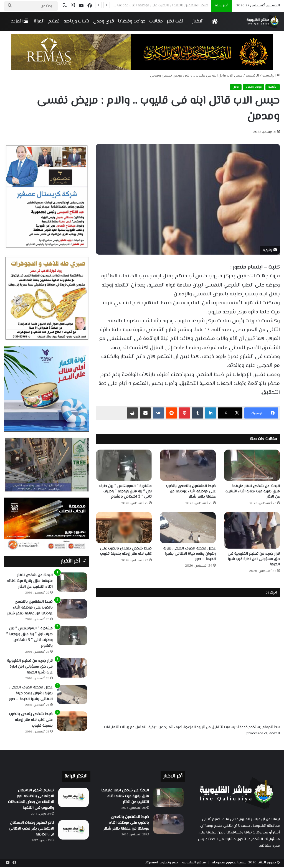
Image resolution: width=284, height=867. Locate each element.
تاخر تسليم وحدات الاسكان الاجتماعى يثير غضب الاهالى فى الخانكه (31, 829)
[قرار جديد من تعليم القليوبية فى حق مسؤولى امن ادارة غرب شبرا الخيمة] (252, 530)
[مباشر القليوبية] (263, 21)
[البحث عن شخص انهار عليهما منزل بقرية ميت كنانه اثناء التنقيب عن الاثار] (252, 465)
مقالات (156, 21)
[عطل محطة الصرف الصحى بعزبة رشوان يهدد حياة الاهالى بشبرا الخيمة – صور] (188, 527)
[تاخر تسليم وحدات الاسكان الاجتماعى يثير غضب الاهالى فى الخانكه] (73, 830)
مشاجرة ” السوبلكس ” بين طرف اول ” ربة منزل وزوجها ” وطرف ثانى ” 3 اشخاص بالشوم (136, 5)
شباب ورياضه (76, 21)
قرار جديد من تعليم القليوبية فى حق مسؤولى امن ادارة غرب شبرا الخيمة (254, 559)
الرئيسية (269, 75)
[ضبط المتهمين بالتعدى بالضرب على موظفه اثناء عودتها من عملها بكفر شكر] (188, 465)
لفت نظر (175, 21)
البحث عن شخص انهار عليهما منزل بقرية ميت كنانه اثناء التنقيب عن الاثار (252, 491)
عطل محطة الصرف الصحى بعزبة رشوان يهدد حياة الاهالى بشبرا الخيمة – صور (189, 554)
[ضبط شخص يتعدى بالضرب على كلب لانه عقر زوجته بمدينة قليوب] (124, 527)
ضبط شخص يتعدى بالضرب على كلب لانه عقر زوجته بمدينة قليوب (126, 551)
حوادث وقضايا (131, 21)
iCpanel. (151, 862)
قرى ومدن (103, 21)
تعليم (54, 21)
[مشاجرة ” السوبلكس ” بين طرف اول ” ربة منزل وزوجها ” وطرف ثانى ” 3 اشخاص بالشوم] (124, 465)
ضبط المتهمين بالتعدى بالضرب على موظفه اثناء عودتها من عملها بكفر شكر (191, 491)
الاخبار (197, 21)
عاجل (236, 87)
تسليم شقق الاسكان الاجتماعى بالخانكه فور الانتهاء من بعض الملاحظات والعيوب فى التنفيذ (31, 799)
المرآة (39, 21)
